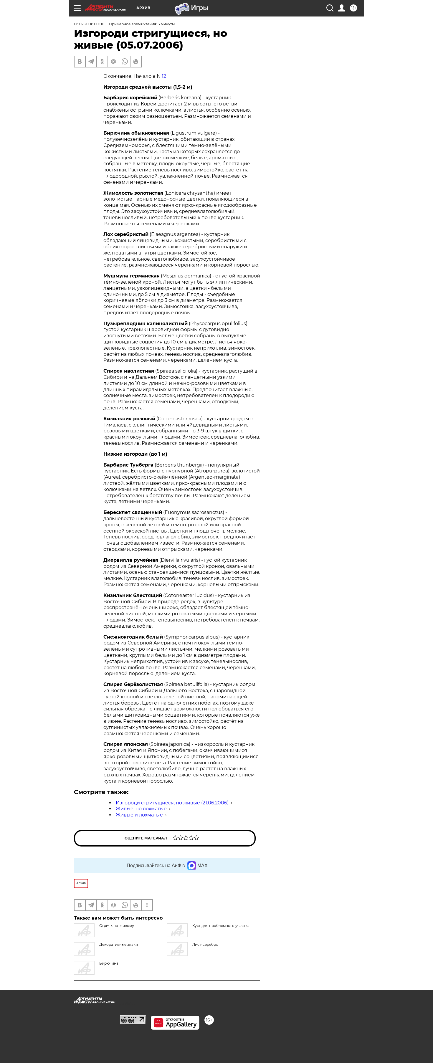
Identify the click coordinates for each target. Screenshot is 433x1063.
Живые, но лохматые (141, 808)
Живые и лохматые (139, 815)
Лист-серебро (205, 944)
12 (164, 76)
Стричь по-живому (116, 925)
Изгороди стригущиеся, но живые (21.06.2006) (172, 803)
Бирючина (108, 963)
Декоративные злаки (118, 944)
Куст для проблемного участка (220, 925)
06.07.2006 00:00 (89, 24)
